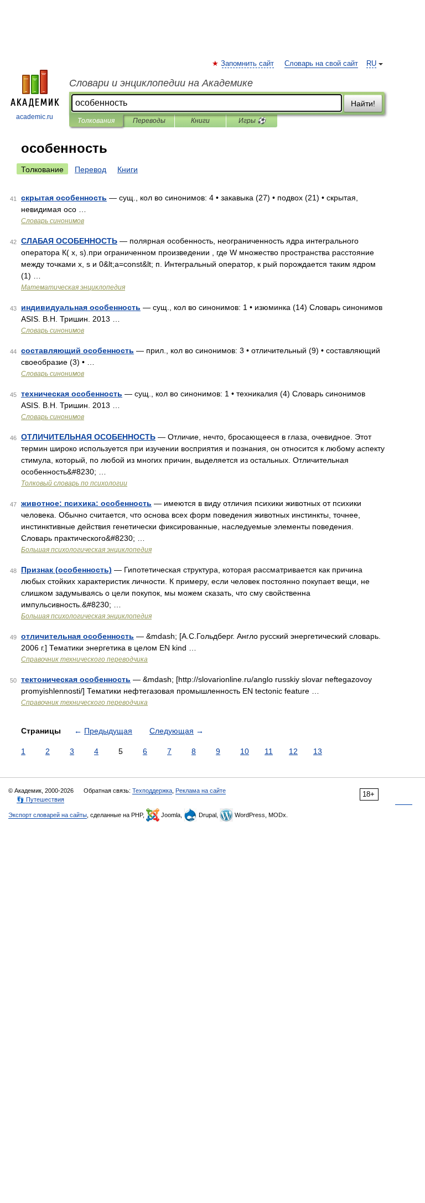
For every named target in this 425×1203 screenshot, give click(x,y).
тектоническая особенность (76, 679)
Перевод (90, 169)
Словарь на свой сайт (321, 64)
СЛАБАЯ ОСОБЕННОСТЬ (69, 240)
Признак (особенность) (66, 569)
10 (244, 751)
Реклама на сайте (200, 790)
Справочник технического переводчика (84, 659)
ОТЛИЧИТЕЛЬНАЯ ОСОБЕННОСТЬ (88, 436)
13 (317, 751)
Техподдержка (152, 790)
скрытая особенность (64, 197)
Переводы (149, 121)
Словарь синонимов (52, 221)
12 (293, 751)
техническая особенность (71, 393)
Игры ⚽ (252, 121)
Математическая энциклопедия (73, 287)
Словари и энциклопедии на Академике (161, 83)
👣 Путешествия (40, 799)
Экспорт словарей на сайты (47, 815)
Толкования (96, 121)
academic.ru (34, 117)
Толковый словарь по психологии (74, 483)
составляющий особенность (77, 350)
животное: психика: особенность (86, 503)
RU (371, 64)
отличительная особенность (77, 636)
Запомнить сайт (248, 64)
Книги (200, 121)
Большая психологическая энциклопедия (86, 550)
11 (269, 751)
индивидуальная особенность (81, 307)
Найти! (363, 103)
